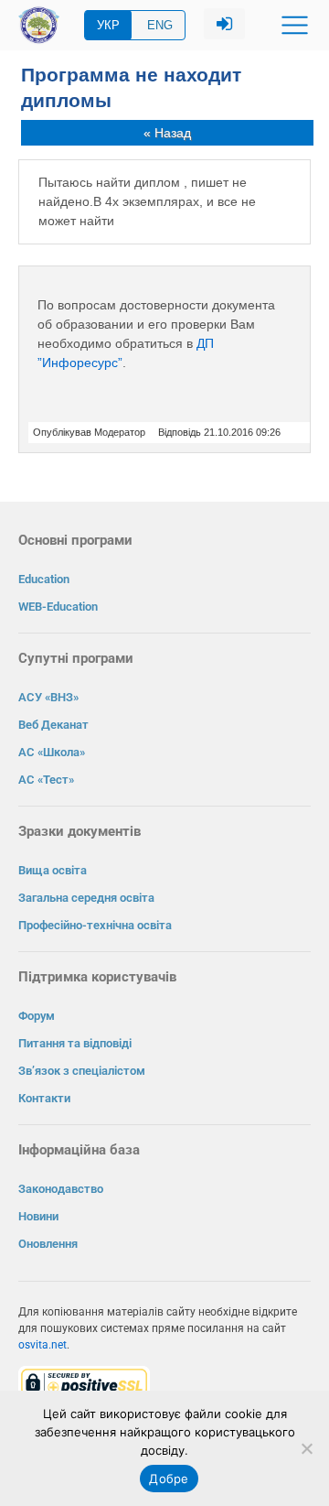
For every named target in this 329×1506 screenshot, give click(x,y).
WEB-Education (58, 606)
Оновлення (48, 1244)
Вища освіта (52, 870)
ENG (160, 25)
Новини (38, 1216)
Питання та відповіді (75, 1043)
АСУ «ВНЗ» (48, 697)
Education (43, 579)
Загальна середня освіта (86, 898)
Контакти (44, 1098)
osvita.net (42, 1344)
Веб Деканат (53, 724)
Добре (168, 1478)
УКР (108, 25)
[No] (306, 1448)
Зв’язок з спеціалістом (81, 1071)
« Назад (167, 132)
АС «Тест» (46, 779)
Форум (36, 1016)
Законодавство (60, 1189)
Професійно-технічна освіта (95, 925)
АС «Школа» (51, 752)
